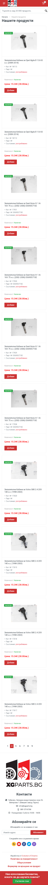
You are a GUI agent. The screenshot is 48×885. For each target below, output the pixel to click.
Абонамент (38, 832)
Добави (10, 90)
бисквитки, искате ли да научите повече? (22, 875)
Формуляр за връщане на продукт (24, 866)
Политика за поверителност (24, 859)
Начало (5, 17)
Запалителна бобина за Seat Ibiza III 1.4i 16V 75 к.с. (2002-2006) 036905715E (22, 204)
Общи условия (24, 862)
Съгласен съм (22, 881)
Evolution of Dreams (29, 856)
